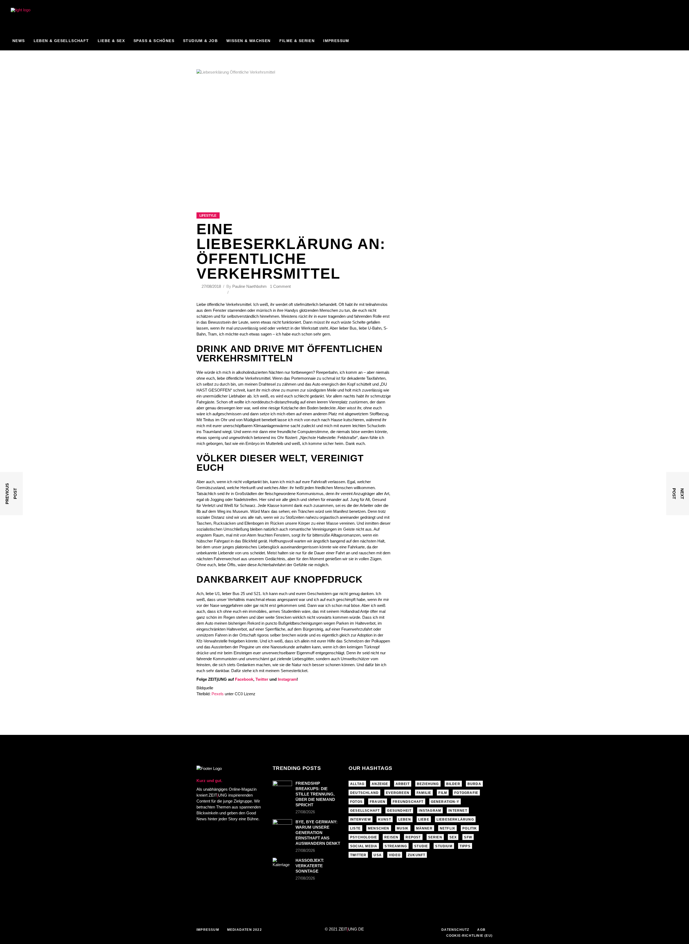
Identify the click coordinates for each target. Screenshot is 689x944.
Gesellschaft (365, 810)
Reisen (391, 837)
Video (394, 855)
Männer (424, 828)
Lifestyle (207, 215)
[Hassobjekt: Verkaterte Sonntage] (282, 864)
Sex (453, 837)
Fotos (356, 802)
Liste (355, 828)
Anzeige (380, 784)
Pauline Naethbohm (249, 286)
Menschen (378, 828)
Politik (469, 828)
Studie (421, 846)
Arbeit (403, 784)
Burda (474, 784)
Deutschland (364, 793)
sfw (468, 837)
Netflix (447, 828)
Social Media (363, 846)
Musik (403, 828)
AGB (481, 930)
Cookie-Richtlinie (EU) (469, 936)
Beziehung (428, 784)
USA (378, 855)
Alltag (357, 784)
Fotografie (466, 793)
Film (442, 793)
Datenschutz (455, 930)
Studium (443, 846)
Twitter (261, 679)
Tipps (465, 846)
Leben (404, 819)
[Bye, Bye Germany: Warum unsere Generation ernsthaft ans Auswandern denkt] (282, 826)
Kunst (384, 819)
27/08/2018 (212, 286)
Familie (424, 793)
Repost (413, 837)
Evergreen (397, 793)
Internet (457, 810)
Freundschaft (408, 802)
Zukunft (416, 855)
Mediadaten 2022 (244, 930)
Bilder (453, 784)
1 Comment (280, 286)
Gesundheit (399, 810)
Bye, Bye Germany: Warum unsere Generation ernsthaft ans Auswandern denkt (318, 832)
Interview (360, 819)
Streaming (396, 846)
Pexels (218, 693)
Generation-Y (445, 802)
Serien (435, 837)
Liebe (423, 819)
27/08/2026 (305, 812)
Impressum (207, 930)
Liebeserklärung (455, 819)
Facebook (244, 679)
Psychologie (363, 837)
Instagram (287, 679)
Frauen (377, 802)
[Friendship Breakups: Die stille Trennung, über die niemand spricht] (282, 787)
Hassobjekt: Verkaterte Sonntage (310, 865)
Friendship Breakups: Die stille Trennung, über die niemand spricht (315, 794)
